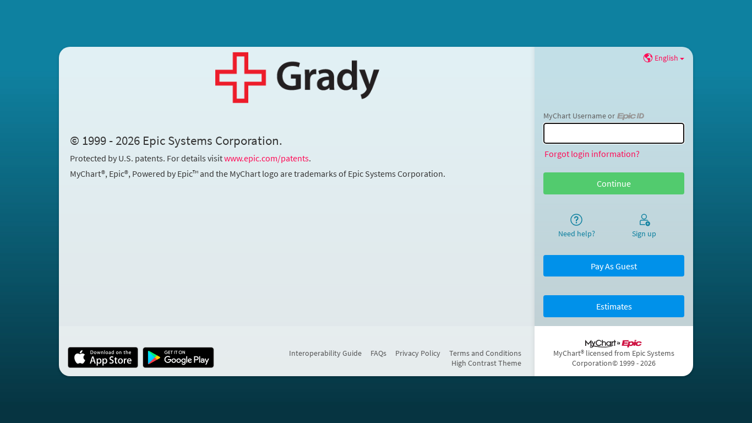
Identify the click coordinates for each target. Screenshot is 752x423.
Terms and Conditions (485, 353)
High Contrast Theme (486, 363)
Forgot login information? (592, 153)
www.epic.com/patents (266, 158)
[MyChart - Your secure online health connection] (296, 77)
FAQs (378, 353)
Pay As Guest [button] (614, 266)
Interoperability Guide (325, 353)
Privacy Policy (417, 353)
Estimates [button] (614, 306)
